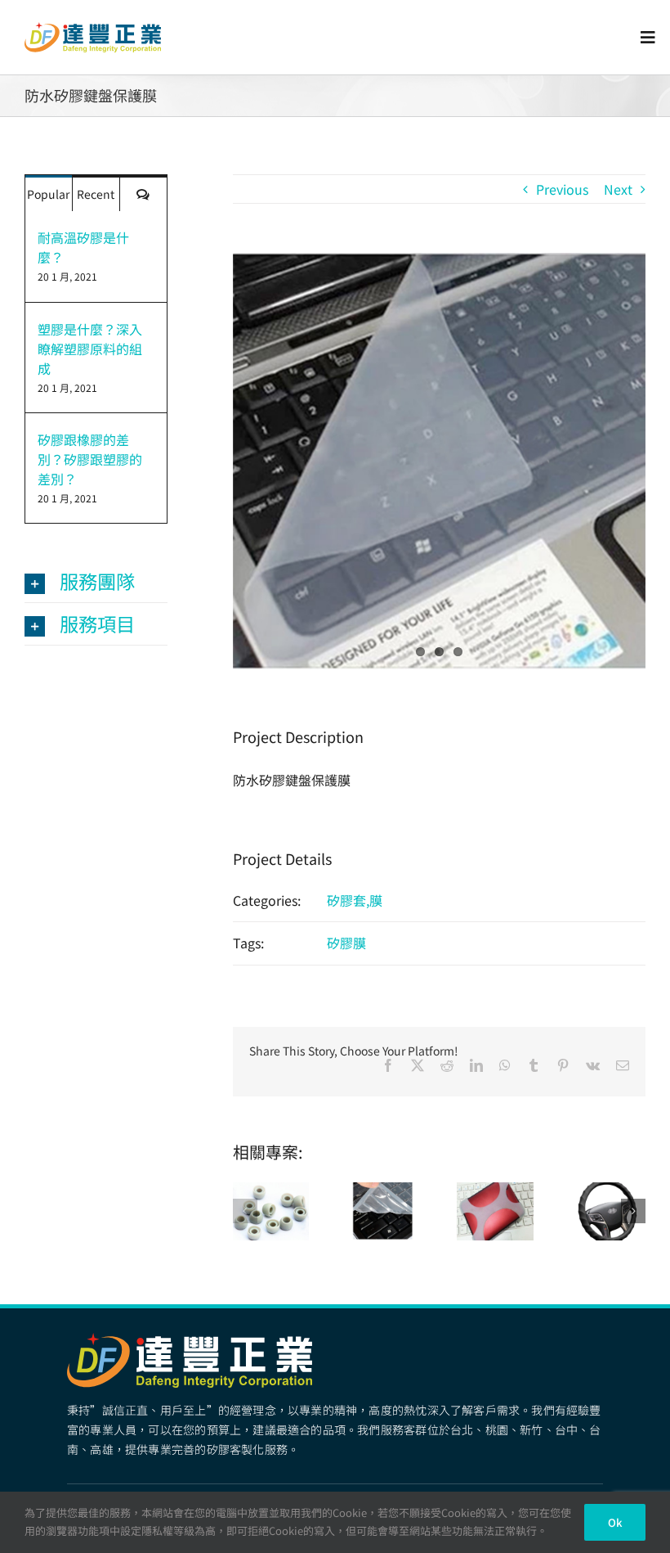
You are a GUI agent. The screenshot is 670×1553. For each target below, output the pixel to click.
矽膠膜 (346, 942)
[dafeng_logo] (93, 28)
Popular (48, 194)
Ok (615, 1522)
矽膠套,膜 (354, 900)
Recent (95, 194)
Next (618, 189)
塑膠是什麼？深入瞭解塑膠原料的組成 (90, 348)
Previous (562, 189)
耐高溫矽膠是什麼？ (83, 247)
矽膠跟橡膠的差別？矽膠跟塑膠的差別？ (90, 459)
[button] (245, 1211)
